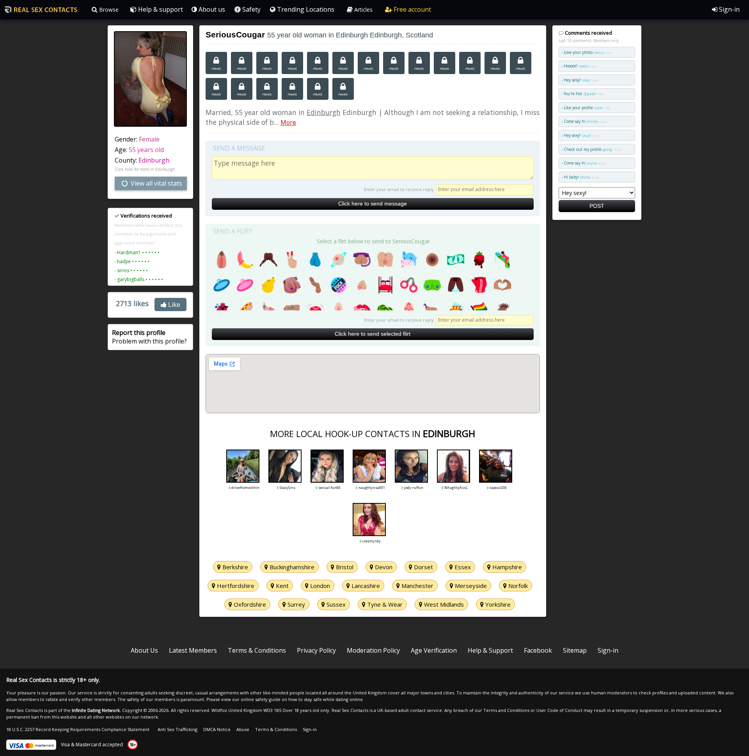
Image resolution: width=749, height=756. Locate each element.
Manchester (416, 586)
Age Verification (434, 650)
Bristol (343, 567)
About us (211, 9)
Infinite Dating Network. (96, 710)
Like (173, 304)
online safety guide (260, 699)
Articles (363, 9)
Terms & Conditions (257, 650)
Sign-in (728, 9)
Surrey (295, 604)
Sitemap (575, 650)
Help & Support (490, 650)
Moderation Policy (373, 650)
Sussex (335, 604)
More (288, 122)
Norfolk (517, 586)
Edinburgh (153, 160)
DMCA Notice (217, 729)
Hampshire (506, 567)
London (319, 586)
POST (596, 206)
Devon (382, 567)
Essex (462, 567)
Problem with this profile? (149, 336)
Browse (108, 9)
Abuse (242, 729)
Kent (281, 586)
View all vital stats (155, 183)
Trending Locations (304, 9)
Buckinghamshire (291, 567)
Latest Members (193, 650)
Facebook (538, 650)
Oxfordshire (249, 604)
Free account (411, 9)
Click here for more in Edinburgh (145, 169)
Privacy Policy (316, 650)
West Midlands (443, 604)
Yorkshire (497, 604)
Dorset (422, 567)
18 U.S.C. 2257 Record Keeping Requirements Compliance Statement (77, 729)
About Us (144, 650)
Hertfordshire (234, 586)
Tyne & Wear (384, 604)
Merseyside (470, 586)
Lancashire (365, 586)
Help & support (160, 9)
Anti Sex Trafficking (177, 729)
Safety (251, 9)
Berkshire (234, 567)
